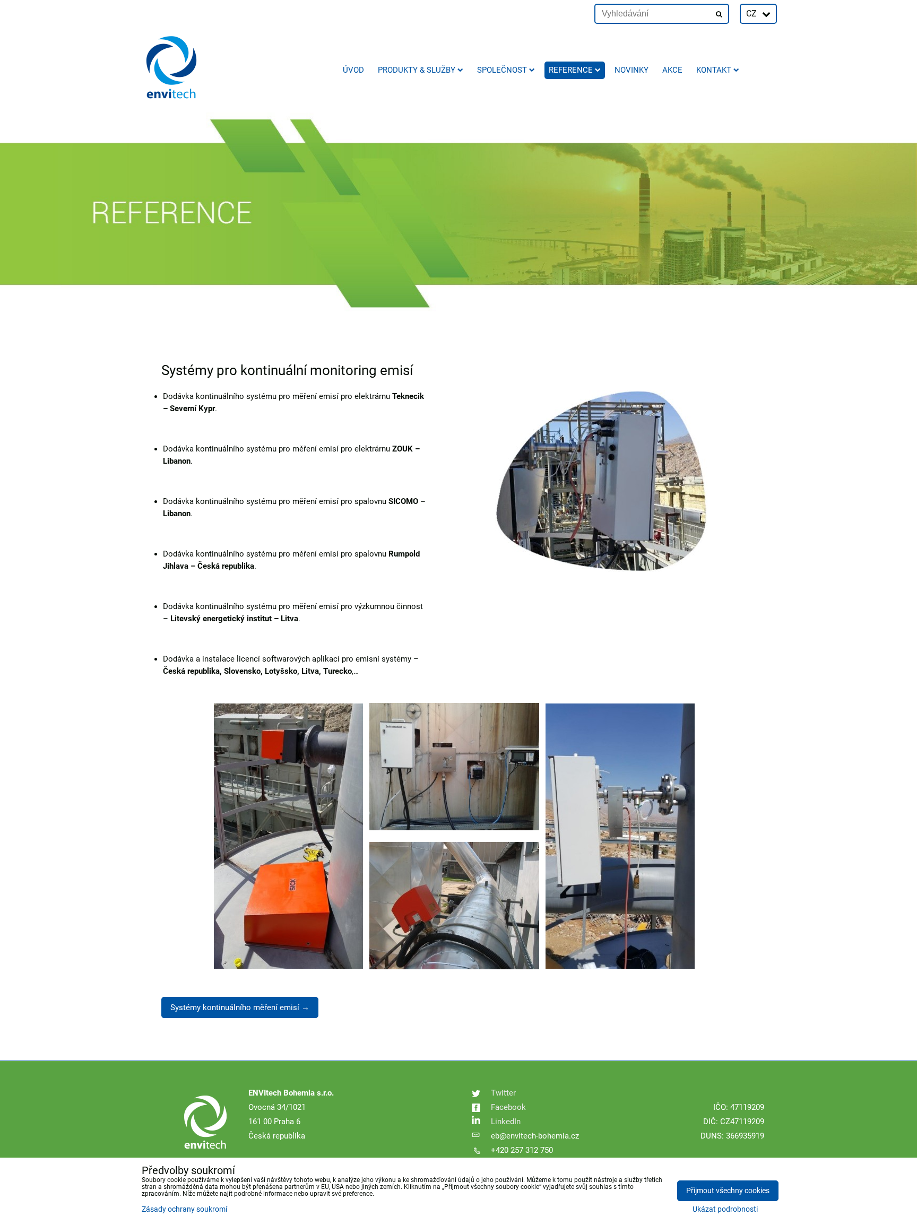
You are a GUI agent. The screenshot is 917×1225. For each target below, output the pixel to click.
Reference (571, 70)
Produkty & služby (416, 70)
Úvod (353, 70)
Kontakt (713, 70)
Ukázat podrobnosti (725, 1209)
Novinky (631, 70)
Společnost (502, 70)
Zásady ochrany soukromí (184, 1209)
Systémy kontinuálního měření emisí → (239, 1007)
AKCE (672, 70)
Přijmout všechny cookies (727, 1190)
